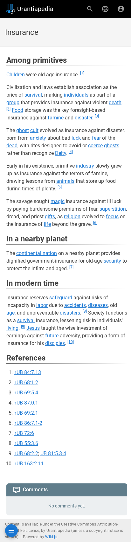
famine (56, 118)
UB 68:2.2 (27, 453)
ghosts (111, 146)
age (10, 313)
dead (11, 146)
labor (42, 305)
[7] (71, 267)
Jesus (33, 328)
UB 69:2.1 (27, 413)
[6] (95, 222)
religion (72, 217)
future (52, 336)
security (112, 261)
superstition (113, 209)
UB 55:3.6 (27, 443)
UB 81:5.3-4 (53, 453)
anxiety (38, 138)
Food (17, 110)
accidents (75, 305)
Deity (60, 153)
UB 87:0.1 (27, 403)
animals (65, 181)
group (12, 102)
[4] (71, 152)
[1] (82, 73)
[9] (23, 326)
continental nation (36, 253)
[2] (8, 108)
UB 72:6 (25, 433)
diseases (98, 305)
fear (96, 138)
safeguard (60, 298)
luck (76, 138)
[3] (97, 116)
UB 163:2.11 (30, 464)
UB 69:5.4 (27, 393)
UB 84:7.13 (29, 372)
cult (34, 130)
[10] (70, 342)
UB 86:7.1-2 (29, 423)
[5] (60, 187)
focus (112, 217)
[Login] (120, 8)
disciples (55, 343)
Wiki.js (51, 537)
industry (85, 166)
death (115, 102)
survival (33, 95)
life (47, 224)
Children (15, 75)
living (12, 328)
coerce (95, 146)
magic (58, 201)
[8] (85, 311)
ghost (22, 130)
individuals (76, 95)
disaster (83, 118)
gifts (50, 217)
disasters (70, 313)
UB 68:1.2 (27, 382)
